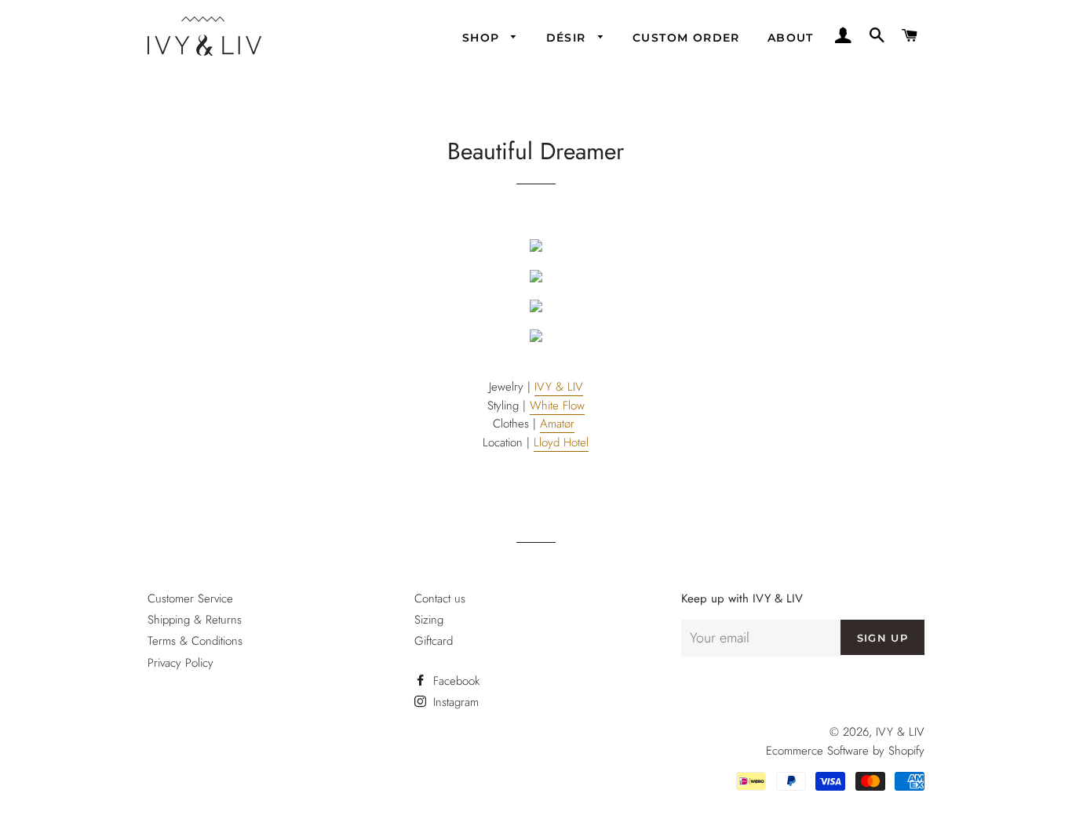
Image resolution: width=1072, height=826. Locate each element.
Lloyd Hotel (561, 442)
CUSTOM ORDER (686, 38)
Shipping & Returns (195, 619)
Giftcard (433, 641)
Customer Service (190, 598)
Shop (483, 38)
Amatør (557, 423)
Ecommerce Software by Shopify (845, 750)
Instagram (454, 702)
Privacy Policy (180, 662)
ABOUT (791, 38)
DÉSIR (568, 38)
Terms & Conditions (195, 641)
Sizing (428, 619)
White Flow (557, 405)
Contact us (439, 598)
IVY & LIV (558, 386)
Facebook (454, 681)
